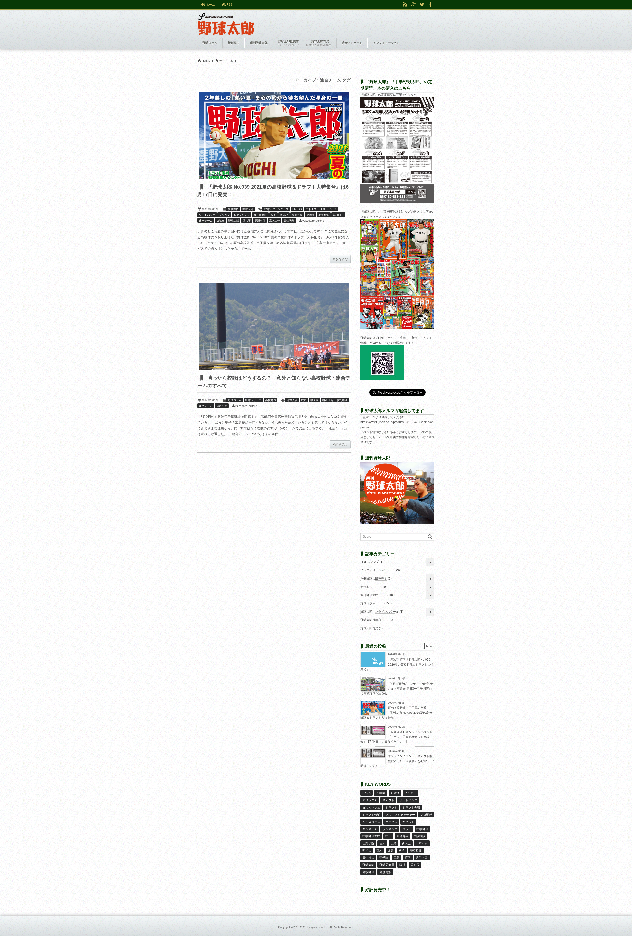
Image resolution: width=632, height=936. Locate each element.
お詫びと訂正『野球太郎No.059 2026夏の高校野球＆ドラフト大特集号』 (396, 664)
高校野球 (270, 400)
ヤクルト (408, 822)
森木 (379, 850)
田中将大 (368, 857)
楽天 (391, 850)
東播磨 (310, 214)
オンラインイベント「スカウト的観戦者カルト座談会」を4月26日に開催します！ (397, 761)
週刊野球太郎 (369, 595)
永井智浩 (323, 214)
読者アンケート (352, 43)
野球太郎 (247, 209)
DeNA (366, 793)
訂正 (408, 857)
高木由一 (274, 220)
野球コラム (234, 400)
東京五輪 (297, 214)
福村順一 (338, 214)
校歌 (304, 400)
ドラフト (391, 807)
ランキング (389, 829)
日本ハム (422, 843)
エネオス (310, 209)
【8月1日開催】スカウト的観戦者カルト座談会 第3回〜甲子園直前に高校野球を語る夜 (396, 688)
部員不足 (221, 405)
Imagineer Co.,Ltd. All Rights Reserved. (330, 927)
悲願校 (284, 214)
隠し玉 (247, 220)
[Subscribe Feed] (405, 4)
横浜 (402, 850)
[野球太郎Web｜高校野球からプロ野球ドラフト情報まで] (226, 20)
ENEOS (297, 209)
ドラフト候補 (371, 814)
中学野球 (422, 829)
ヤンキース (369, 829)
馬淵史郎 (260, 220)
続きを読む (340, 259)
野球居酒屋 (386, 865)
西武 (396, 857)
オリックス (369, 800)
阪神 (402, 865)
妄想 (273, 214)
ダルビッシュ (371, 807)
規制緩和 (342, 400)
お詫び (395, 793)
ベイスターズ (371, 822)
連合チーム (206, 220)
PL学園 (380, 793)
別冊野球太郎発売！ (373, 578)
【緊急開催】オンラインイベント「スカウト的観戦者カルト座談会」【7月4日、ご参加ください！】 (396, 736)
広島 (393, 843)
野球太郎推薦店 (370, 620)
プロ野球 (426, 814)
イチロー (410, 793)
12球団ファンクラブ (276, 209)
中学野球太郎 (371, 836)
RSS (229, 4)
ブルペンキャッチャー (400, 814)
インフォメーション (373, 570)
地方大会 (292, 400)
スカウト (388, 800)
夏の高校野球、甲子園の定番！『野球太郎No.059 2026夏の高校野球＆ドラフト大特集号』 (396, 712)
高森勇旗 (289, 220)
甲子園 (314, 400)
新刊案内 (233, 209)
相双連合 (327, 400)
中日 (388, 836)
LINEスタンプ (369, 562)
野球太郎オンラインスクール (379, 611)
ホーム (210, 4)
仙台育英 (402, 836)
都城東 (220, 220)
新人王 (406, 843)
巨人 (382, 843)
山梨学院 (368, 843)
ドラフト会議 (411, 807)
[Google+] (413, 4)
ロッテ (406, 829)
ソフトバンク (207, 214)
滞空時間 (416, 850)
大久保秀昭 (260, 214)
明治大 (366, 850)
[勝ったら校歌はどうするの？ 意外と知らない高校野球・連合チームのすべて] (274, 326)
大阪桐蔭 (419, 836)
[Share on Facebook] (430, 4)
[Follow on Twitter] (422, 4)
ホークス (391, 822)
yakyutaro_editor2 (313, 220)
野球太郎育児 (369, 628)
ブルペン (224, 214)
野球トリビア (253, 400)
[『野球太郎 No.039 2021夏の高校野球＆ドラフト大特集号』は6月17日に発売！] (274, 135)
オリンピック (328, 209)
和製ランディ (242, 214)
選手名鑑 (422, 857)
